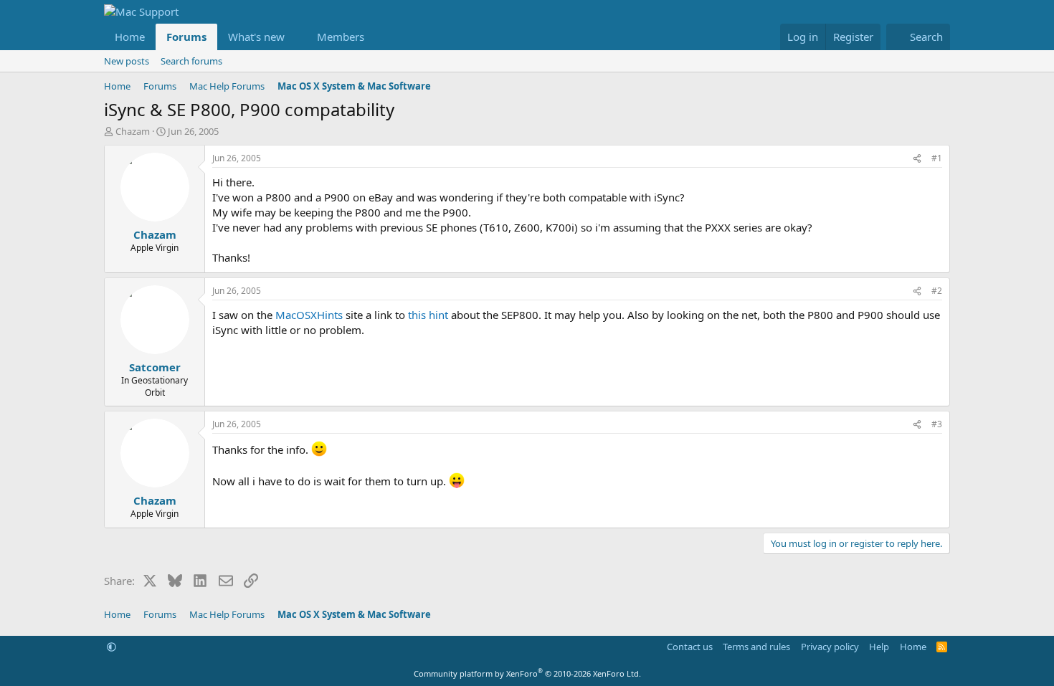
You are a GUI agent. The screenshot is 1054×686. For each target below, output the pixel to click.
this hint (428, 315)
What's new (256, 36)
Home (130, 36)
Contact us (690, 646)
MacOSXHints (309, 315)
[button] (296, 37)
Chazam (132, 131)
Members (340, 36)
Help (879, 646)
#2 (936, 291)
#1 (936, 158)
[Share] (917, 159)
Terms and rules (756, 646)
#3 (936, 424)
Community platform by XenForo (527, 673)
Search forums (191, 60)
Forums (186, 36)
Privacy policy (830, 646)
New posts (126, 60)
